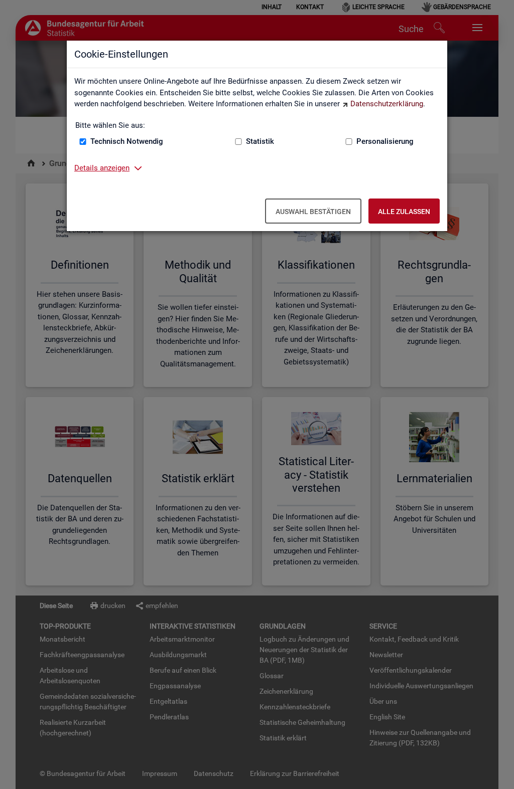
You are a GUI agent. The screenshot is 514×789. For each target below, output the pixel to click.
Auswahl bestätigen (313, 212)
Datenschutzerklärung (386, 103)
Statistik (260, 141)
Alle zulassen (404, 212)
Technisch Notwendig (126, 141)
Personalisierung (385, 141)
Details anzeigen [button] (102, 167)
